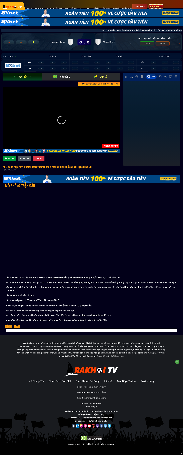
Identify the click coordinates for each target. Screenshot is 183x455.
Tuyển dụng (127, 8)
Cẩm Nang (106, 8)
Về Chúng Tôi (36, 381)
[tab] (22, 77)
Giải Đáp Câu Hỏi (126, 381)
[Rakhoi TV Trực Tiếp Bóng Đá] (12, 6)
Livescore (84, 8)
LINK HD (38, 158)
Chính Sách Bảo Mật (59, 381)
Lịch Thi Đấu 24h (54, 8)
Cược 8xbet (156, 6)
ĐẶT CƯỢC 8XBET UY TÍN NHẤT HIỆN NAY (99, 84)
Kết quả (74, 8)
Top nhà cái (140, 6)
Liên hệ (108, 381)
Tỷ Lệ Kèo (95, 8)
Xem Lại (29, 8)
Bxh (66, 8)
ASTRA (10, 158)
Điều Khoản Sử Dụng (88, 381)
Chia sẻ (103, 76)
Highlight (40, 8)
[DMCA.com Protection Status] (91, 438)
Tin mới (116, 8)
